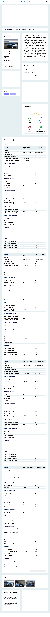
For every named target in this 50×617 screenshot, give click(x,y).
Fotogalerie (31, 29)
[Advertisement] (25, 15)
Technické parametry (20, 29)
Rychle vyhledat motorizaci (38, 571)
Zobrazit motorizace (35, 75)
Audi (6, 36)
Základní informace (9, 29)
